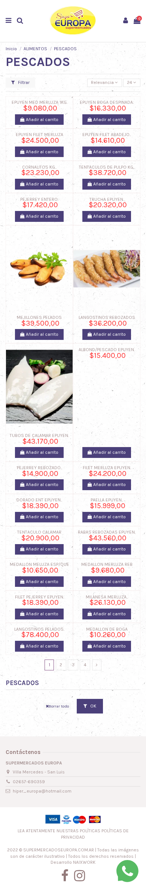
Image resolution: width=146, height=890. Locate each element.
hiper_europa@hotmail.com (42, 791)
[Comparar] (39, 309)
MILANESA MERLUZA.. (107, 597)
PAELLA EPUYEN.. (107, 500)
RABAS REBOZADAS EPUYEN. (107, 532)
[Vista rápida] (48, 309)
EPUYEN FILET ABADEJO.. (106, 134)
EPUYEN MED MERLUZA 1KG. (39, 102)
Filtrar (23, 82)
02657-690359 (29, 781)
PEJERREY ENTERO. (39, 199)
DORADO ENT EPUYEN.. (39, 500)
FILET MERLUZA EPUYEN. (107, 467)
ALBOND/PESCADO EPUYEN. (107, 349)
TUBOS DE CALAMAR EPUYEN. (39, 435)
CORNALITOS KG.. (39, 167)
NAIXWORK (84, 862)
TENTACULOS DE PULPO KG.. (107, 167)
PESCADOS (22, 683)
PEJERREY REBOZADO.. (39, 467)
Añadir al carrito (41, 119)
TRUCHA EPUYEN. (106, 199)
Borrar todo (59, 706)
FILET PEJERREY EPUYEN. (39, 597)
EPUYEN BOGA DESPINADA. (107, 102)
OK (92, 706)
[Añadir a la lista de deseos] (30, 309)
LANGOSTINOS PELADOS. (39, 629)
